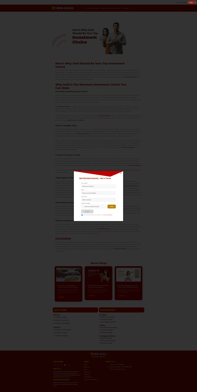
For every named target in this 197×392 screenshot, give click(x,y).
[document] (98, 196)
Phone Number (85, 203)
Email (82, 189)
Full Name (84, 183)
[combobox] (83, 206)
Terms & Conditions (107, 214)
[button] (121, 173)
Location (84, 196)
